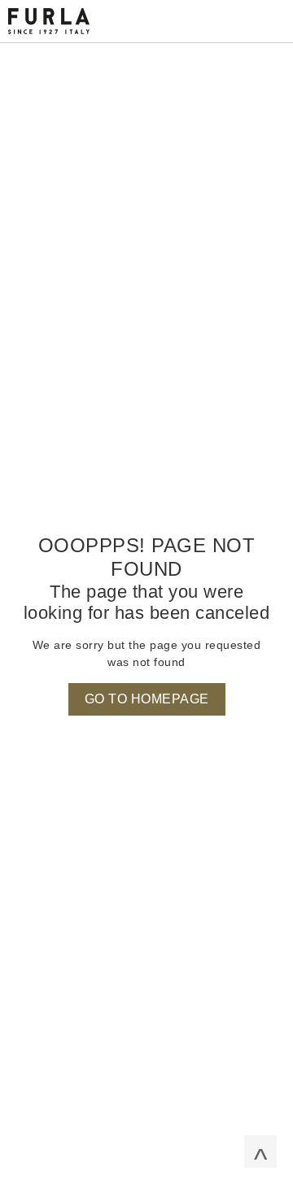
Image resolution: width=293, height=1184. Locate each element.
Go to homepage (147, 699)
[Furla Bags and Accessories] (49, 20)
